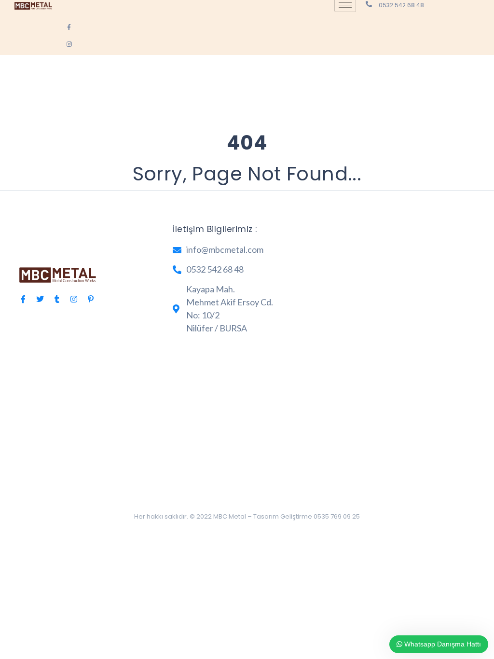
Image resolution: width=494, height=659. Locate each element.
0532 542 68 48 (401, 5)
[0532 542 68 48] (369, 4)
